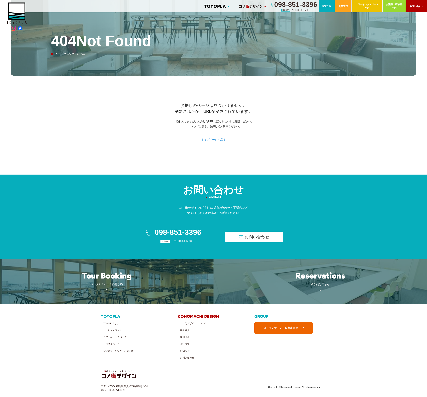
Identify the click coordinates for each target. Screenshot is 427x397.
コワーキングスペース (115, 337)
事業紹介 (184, 330)
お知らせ (184, 350)
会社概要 (184, 344)
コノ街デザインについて (193, 323)
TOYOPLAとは (111, 323)
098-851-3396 (178, 232)
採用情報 (184, 337)
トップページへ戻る (213, 139)
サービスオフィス (112, 330)
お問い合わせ (187, 357)
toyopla (110, 316)
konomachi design (198, 316)
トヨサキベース (111, 344)
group (261, 316)
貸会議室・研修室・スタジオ (118, 350)
